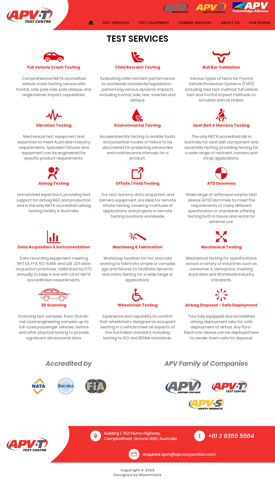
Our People (259, 22)
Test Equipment (153, 22)
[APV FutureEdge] (250, 7)
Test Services (115, 22)
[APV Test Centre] (29, 14)
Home (91, 22)
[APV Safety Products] (210, 7)
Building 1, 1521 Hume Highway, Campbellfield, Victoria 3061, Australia (140, 436)
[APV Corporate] (176, 7)
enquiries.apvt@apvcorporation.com (179, 454)
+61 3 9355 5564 (231, 436)
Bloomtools (150, 474)
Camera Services (195, 22)
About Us (230, 22)
